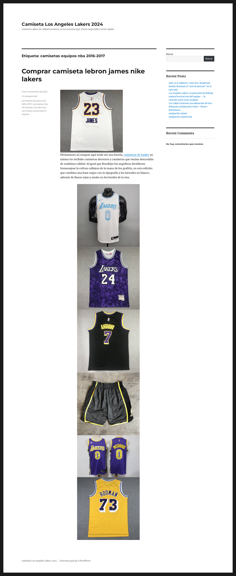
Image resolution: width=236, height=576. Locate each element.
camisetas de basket (136, 154)
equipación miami (178, 113)
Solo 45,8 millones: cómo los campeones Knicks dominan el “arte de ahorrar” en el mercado (190, 86)
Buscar (169, 54)
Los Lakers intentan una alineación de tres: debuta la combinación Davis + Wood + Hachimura (191, 106)
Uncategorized (29, 96)
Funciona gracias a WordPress (75, 560)
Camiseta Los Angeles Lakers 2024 (62, 24)
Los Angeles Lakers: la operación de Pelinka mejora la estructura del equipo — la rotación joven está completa (191, 96)
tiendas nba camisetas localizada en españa (34, 110)
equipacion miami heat (180, 116)
